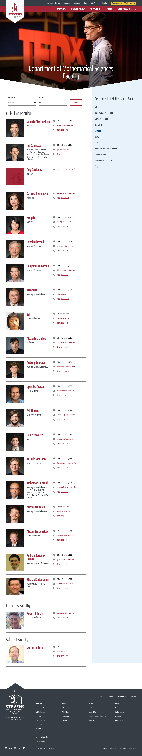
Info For (93, 3)
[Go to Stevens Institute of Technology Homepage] (15, 702)
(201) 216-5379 (62, 656)
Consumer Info (65, 720)
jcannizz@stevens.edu (66, 150)
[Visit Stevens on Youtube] (10, 748)
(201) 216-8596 (63, 371)
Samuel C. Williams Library (42, 737)
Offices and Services (67, 708)
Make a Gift (121, 696)
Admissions (118, 716)
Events (90, 708)
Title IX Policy (122, 748)
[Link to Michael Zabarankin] (15, 586)
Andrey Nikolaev (36, 362)
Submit (76, 102)
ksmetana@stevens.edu (66, 463)
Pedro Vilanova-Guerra (36, 557)
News (97, 137)
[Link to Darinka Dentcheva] (15, 201)
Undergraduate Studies (104, 113)
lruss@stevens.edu (64, 651)
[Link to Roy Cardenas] (15, 177)
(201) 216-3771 (62, 564)
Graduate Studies (102, 119)
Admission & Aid (125, 9)
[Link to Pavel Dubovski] (15, 249)
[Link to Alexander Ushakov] (15, 538)
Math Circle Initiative (103, 160)
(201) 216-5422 (62, 492)
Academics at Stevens (41, 708)
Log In (104, 3)
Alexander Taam (36, 507)
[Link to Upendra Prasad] (15, 394)
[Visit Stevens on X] (19, 748)
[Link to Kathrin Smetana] (15, 466)
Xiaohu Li (32, 290)
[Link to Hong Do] (15, 225)
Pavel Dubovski (35, 242)
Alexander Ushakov (37, 531)
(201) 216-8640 (63, 198)
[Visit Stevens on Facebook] (24, 748)
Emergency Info (132, 748)
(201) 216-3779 (62, 226)
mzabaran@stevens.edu (66, 584)
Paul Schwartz (35, 435)
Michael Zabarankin (38, 579)
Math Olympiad (101, 155)
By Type (41, 98)
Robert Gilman (35, 613)
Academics (61, 9)
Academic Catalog (40, 741)
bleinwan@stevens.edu (66, 270)
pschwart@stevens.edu (66, 439)
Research (109, 9)
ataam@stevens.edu (65, 511)
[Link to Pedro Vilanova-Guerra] (15, 562)
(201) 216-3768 (62, 468)
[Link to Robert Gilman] (15, 620)
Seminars (98, 143)
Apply (132, 3)
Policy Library (65, 712)
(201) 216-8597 (62, 540)
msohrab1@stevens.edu (66, 487)
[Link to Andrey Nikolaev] (15, 369)
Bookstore (91, 720)
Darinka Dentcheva (37, 194)
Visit (126, 3)
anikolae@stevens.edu (66, 367)
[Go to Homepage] (15, 12)
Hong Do (31, 218)
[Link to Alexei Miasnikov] (15, 345)
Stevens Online (39, 728)
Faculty (98, 131)
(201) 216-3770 (62, 444)
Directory (117, 708)
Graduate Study (39, 724)
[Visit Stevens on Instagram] (15, 748)
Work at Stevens (119, 712)
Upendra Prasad (36, 386)
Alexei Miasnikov (36, 338)
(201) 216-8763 (62, 395)
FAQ (96, 166)
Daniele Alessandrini (38, 121)
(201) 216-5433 (62, 323)
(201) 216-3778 (62, 130)
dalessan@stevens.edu (66, 125)
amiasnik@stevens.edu (66, 343)
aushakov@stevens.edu (66, 535)
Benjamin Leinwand (38, 266)
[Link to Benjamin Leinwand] (15, 273)
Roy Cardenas (34, 170)
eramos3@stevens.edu (66, 415)
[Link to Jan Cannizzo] (15, 152)
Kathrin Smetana (36, 459)
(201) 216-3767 (62, 275)
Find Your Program (40, 712)
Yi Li (29, 314)
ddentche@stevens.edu (66, 193)
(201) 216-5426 (62, 251)
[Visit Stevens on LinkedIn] (6, 748)
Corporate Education (41, 733)
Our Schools (38, 716)
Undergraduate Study (41, 720)
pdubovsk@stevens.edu (66, 246)
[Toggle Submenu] (97, 3)
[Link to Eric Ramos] (15, 418)
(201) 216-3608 (63, 299)
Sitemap (105, 748)
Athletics (67, 3)
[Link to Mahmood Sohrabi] (15, 490)
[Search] (135, 9)
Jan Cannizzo (34, 145)
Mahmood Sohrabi (37, 483)
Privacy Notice (113, 748)
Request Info (117, 3)
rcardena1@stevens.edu (66, 169)
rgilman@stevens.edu (65, 613)
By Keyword (11, 98)
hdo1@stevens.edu (64, 222)
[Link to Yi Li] (15, 321)
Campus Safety (92, 712)
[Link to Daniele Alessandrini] (15, 128)
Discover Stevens (78, 9)
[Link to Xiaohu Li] (15, 297)
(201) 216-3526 (62, 154)
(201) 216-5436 (62, 516)
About (97, 107)
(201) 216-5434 (62, 588)
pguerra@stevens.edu (65, 560)
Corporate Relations (53, 3)
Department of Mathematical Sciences (116, 99)
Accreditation (65, 716)
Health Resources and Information (97, 716)
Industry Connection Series (106, 149)
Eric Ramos (33, 411)
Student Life (95, 9)
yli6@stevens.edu (64, 318)
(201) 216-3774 (62, 419)
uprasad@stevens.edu (65, 391)
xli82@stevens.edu (64, 294)
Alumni (77, 3)
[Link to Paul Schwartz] (15, 442)
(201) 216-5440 (62, 618)
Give (85, 3)
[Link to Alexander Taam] (15, 514)
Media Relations (119, 720)
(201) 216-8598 (63, 347)
